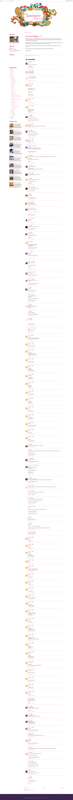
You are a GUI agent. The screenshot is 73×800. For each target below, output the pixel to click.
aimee (29, 287)
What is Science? (13, 101)
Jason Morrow (40, 797)
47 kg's (12, 88)
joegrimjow (29, 83)
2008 (11, 118)
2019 (11, 69)
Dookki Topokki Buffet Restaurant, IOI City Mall (17, 183)
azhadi (29, 449)
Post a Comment (29, 783)
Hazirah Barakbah (30, 76)
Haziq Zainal (30, 485)
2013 (11, 73)
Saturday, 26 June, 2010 (31, 67)
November (12, 80)
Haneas (29, 523)
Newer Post (26, 788)
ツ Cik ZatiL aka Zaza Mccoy (32, 465)
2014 (11, 72)
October (12, 81)
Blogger (47, 797)
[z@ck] (29, 61)
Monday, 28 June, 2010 (31, 541)
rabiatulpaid (30, 218)
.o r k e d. (29, 251)
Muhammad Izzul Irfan (14, 97)
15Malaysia (12, 92)
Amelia (29, 311)
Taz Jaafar (29, 165)
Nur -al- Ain (29, 458)
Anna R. (29, 115)
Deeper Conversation (14, 105)
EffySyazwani (30, 294)
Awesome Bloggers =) (33, 36)
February (12, 113)
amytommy (29, 490)
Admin (29, 318)
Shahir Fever (13, 89)
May (11, 109)
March (12, 112)
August (12, 84)
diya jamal (29, 497)
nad (28, 739)
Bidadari (29, 225)
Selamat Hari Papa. (13, 93)
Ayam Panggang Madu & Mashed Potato (17, 143)
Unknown (29, 155)
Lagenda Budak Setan (14, 102)
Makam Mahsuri (16, 176)
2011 (11, 76)
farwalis (29, 178)
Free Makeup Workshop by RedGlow (16, 96)
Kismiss (29, 232)
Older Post (62, 788)
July (11, 85)
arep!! (29, 304)
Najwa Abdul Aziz (30, 698)
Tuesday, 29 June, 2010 (31, 744)
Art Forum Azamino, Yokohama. (17, 130)
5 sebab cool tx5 (30, 92)
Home (44, 788)
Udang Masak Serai (17, 136)
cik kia (29, 477)
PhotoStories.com (30, 506)
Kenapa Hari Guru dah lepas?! (15, 106)
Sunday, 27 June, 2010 (31, 301)
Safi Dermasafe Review (17, 123)
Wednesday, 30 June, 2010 (32, 758)
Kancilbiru (29, 747)
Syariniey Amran (30, 261)
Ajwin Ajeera (10, 3)
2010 (11, 77)
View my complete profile (12, 51)
